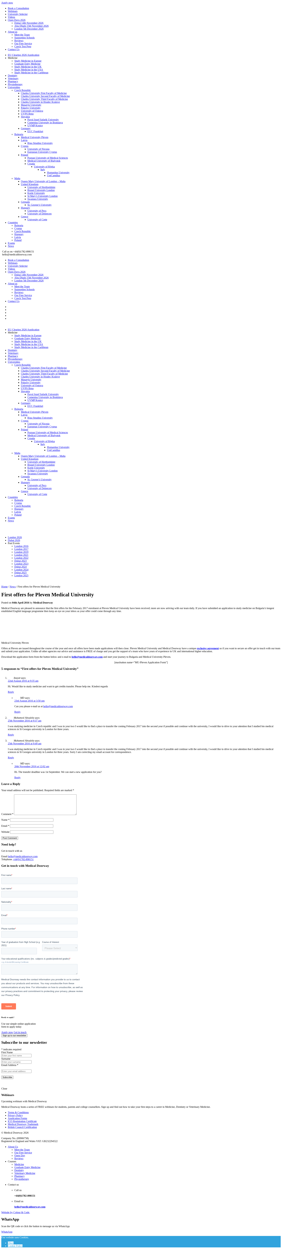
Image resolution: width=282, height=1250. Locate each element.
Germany (26, 128)
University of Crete (37, 219)
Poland (24, 154)
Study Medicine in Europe (27, 60)
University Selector (18, 14)
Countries (13, 222)
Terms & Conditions (18, 1112)
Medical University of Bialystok (43, 160)
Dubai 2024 (20, 566)
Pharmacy (13, 81)
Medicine (19, 1164)
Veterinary (13, 78)
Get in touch (20, 1032)
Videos (11, 17)
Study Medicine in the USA (28, 69)
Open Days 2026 (16, 20)
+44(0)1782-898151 (23, 859)
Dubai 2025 (20, 572)
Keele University (36, 193)
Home (4, 586)
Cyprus (24, 146)
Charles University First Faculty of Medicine (44, 93)
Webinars (12, 11)
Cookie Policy (15, 1245)
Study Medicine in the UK (28, 66)
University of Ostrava (32, 110)
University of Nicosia (38, 149)
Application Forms (17, 1118)
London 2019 (21, 552)
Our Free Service (23, 43)
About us (12, 31)
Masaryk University (31, 105)
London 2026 (15, 537)
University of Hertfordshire (41, 187)
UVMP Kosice (35, 125)
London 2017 (21, 549)
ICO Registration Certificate (22, 1121)
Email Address (9, 1065)
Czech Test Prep (22, 46)
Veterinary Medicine (24, 1173)
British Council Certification (22, 1127)
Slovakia (25, 116)
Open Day (19, 1155)
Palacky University (30, 107)
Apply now (7, 2)
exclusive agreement (208, 648)
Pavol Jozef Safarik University (43, 119)
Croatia (31, 163)
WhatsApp (6, 1231)
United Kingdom (29, 184)
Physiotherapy (15, 84)
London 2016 (21, 546)
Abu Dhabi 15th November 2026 (31, 25)
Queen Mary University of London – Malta (43, 181)
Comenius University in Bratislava (45, 122)
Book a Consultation (18, 8)
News (11, 246)
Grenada (25, 202)
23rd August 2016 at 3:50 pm (29, 700)
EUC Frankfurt (35, 131)
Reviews (18, 40)
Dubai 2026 (14, 540)
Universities (14, 87)
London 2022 (21, 557)
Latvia (24, 140)
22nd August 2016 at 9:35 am (23, 680)
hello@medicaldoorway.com (87, 656)
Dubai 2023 (20, 560)
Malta (17, 178)
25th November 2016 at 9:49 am (24, 743)
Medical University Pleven (34, 137)
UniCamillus (53, 175)
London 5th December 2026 (29, 28)
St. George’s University (39, 204)
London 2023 (21, 563)
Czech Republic (22, 90)
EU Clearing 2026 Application (23, 55)
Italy (42, 169)
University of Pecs (36, 210)
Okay (11, 1243)
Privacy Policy (15, 1115)
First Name (7, 1052)
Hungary (25, 207)
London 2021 (21, 555)
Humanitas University (58, 172)
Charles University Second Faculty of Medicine (45, 96)
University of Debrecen (39, 213)
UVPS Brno (27, 113)
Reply (11, 692)
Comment (7, 814)
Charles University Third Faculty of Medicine (44, 99)
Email (5, 825)
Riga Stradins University (40, 143)
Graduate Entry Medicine (27, 63)
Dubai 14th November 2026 (28, 23)
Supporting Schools (24, 37)
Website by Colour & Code (15, 1212)
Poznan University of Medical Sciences (47, 157)
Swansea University (37, 199)
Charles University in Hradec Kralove (40, 102)
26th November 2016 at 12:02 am (31, 766)
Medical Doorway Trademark (23, 1124)
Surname (5, 1058)
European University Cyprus (42, 152)
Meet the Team (22, 34)
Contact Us (13, 49)
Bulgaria (18, 134)
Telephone (6, 859)
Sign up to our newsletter (14, 1035)
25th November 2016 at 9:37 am (24, 720)
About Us (13, 1146)
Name (5, 819)
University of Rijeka (44, 166)
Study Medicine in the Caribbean (31, 72)
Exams (11, 243)
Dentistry (12, 75)
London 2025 (21, 575)
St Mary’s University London (42, 196)
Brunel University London (41, 190)
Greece (24, 216)
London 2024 (21, 569)
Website (5, 832)
